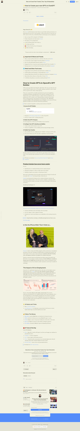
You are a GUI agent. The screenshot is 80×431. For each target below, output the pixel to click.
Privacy (39, 424)
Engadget (52, 66)
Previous (26, 369)
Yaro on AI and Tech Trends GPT (41, 158)
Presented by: (25, 20)
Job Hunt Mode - (28, 342)
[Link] (22, 56)
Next (54, 369)
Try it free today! (26, 220)
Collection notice (45, 424)
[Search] (67, 2)
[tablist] (27, 376)
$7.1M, (26, 320)
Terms (41, 424)
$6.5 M (26, 321)
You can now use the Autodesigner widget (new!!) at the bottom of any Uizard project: (38, 208)
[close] (49, 394)
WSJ (46, 76)
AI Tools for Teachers (31, 306)
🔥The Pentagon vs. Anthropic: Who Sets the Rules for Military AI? (34, 391)
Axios (44, 62)
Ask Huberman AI (28, 308)
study (33, 271)
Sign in (77, 1)
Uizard (41, 39)
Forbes (55, 74)
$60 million (27, 316)
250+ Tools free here (34, 344)
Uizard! (31, 176)
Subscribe (72, 1)
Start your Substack (37, 426)
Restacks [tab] (29, 375)
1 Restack (29, 362)
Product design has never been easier (36, 164)
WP (49, 78)
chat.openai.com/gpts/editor (34, 115)
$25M (26, 318)
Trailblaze (27, 335)
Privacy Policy (47, 412)
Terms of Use (44, 411)
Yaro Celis (26, 9)
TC (54, 64)
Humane (24, 251)
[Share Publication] (69, 2)
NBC (52, 58)
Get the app (44, 426)
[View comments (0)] (27, 12)
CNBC (47, 72)
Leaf (26, 337)
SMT (49, 70)
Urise (26, 339)
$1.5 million (27, 323)
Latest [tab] (27, 387)
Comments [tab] (25, 375)
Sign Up (38, 16)
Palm (26, 332)
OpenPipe (47, 60)
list (27, 32)
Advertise (42, 16)
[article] (40, 392)
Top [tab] (24, 387)
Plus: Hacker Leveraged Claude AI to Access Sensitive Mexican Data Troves (35, 392)
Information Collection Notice (40, 412)
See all (25, 410)
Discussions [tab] (30, 387)
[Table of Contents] (1, 215)
